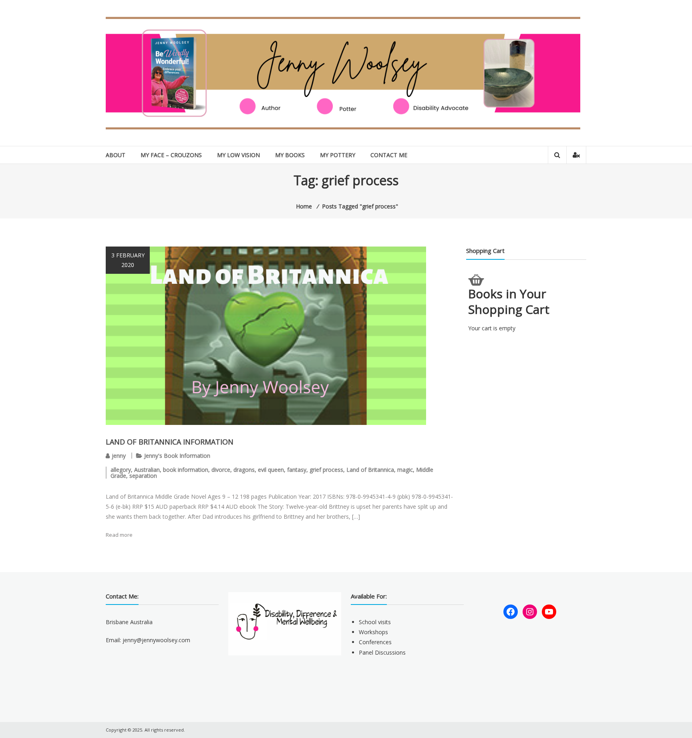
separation (143, 475)
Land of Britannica (370, 469)
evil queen (271, 469)
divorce (220, 469)
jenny (119, 455)
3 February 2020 (128, 260)
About (115, 155)
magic (405, 469)
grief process (326, 469)
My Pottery (337, 155)
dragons (244, 469)
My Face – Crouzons (171, 155)
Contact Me (388, 155)
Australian (147, 469)
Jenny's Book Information (177, 455)
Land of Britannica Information (169, 442)
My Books (290, 155)
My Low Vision (238, 155)
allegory (121, 469)
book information (185, 469)
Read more (119, 534)
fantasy (296, 469)
